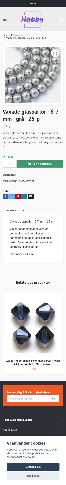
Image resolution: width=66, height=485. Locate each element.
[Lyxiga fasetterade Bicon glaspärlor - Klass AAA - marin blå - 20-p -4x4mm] (33, 324)
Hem (5, 35)
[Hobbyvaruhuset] (32, 19)
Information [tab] (15, 210)
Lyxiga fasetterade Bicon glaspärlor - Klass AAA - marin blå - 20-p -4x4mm (33, 362)
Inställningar (33, 475)
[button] (30, 101)
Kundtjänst (10, 430)
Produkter (16, 35)
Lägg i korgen (42, 164)
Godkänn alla (33, 466)
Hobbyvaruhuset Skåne (17, 419)
